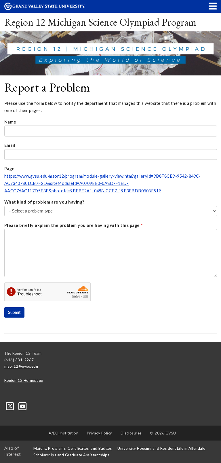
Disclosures (131, 433)
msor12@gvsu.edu (21, 366)
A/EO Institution (63, 433)
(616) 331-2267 (19, 360)
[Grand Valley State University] (44, 8)
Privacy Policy (99, 433)
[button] (213, 6)
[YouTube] (23, 406)
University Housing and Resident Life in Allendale (161, 448)
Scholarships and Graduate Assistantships (71, 455)
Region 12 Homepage (23, 380)
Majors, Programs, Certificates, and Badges (72, 448)
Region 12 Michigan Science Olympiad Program (100, 22)
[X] (10, 406)
